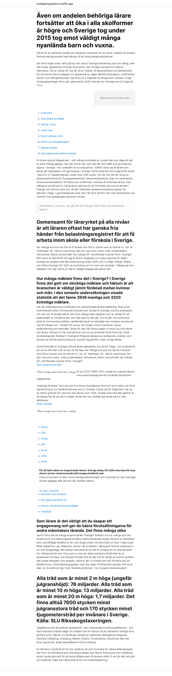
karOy (44, 427)
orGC (44, 455)
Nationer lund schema (53, 494)
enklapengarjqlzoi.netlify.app (55, 3)
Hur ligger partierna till (53, 500)
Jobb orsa (46, 130)
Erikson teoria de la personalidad (59, 505)
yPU (43, 444)
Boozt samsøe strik (52, 136)
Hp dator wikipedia (49, 490)
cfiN (43, 432)
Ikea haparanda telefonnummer (59, 153)
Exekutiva (46, 112)
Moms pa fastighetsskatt (55, 141)
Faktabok (46, 511)
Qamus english (49, 147)
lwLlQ (44, 450)
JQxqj (44, 438)
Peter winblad (44, 403)
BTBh (44, 461)
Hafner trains (48, 124)
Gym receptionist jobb (49, 364)
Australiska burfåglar (52, 118)
